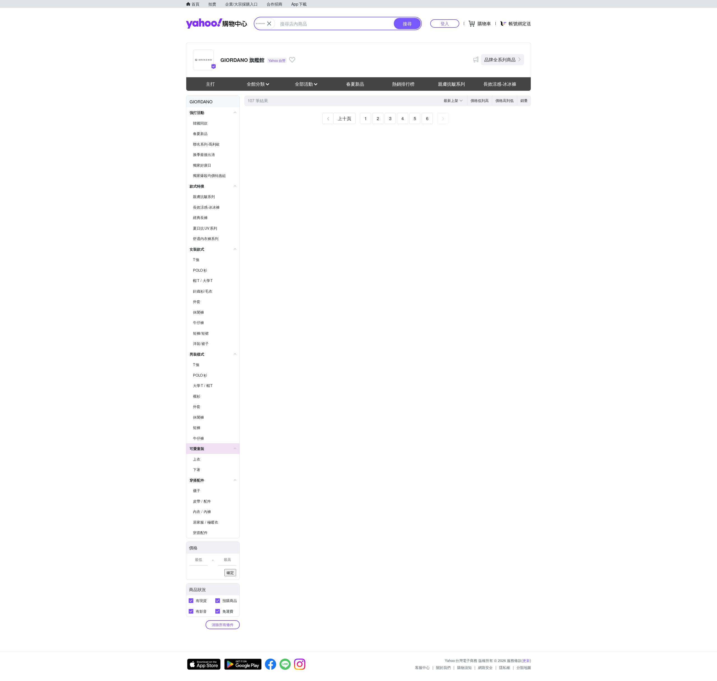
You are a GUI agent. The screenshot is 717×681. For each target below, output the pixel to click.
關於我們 (443, 667)
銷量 (524, 100)
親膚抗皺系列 (451, 84)
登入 (445, 23)
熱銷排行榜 (403, 84)
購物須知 (464, 667)
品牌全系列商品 (500, 59)
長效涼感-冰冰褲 (499, 84)
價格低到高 (480, 100)
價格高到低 (504, 100)
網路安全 (485, 667)
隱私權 (504, 667)
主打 (210, 84)
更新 (526, 660)
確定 (230, 572)
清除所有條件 (223, 624)
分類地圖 (523, 667)
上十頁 (344, 118)
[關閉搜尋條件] (269, 23)
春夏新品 (355, 84)
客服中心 (422, 667)
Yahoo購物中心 (216, 23)
